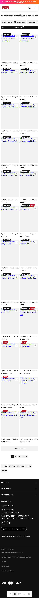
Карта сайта (5, 566)
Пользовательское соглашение (12, 552)
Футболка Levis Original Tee (29, 234)
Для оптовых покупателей (14, 529)
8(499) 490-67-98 (7, 510)
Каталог (5, 482)
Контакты (6, 501)
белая (4, 466)
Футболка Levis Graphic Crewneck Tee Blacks (29, 62)
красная (20, 466)
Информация (7, 495)
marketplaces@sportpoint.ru (15, 516)
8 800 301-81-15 (7, 506)
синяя (4, 471)
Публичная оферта (7, 570)
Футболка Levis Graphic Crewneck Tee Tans (29, 405)
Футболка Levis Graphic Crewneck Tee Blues (10, 62)
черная (12, 466)
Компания (6, 489)
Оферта (4, 561)
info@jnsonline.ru (10, 513)
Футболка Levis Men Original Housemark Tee (29, 336)
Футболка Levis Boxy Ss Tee (10, 268)
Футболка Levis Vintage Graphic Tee (10, 97)
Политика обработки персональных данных (16, 557)
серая (28, 466)
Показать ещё (19, 448)
